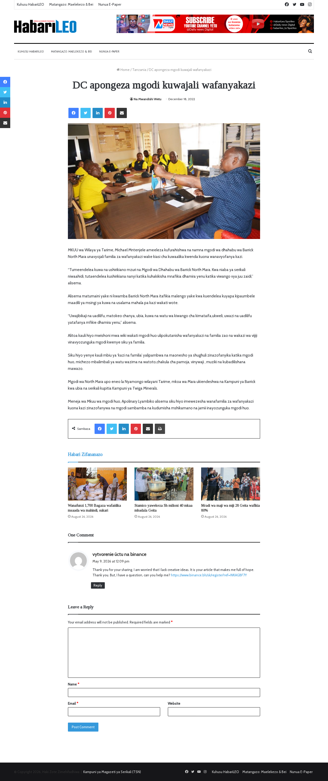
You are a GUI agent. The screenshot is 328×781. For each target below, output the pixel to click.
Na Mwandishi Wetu (147, 99)
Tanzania (139, 70)
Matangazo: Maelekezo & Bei (71, 4)
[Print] (160, 429)
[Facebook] (73, 113)
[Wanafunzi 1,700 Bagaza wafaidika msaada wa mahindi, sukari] (97, 484)
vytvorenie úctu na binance (119, 554)
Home (125, 70)
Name (73, 684)
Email (73, 703)
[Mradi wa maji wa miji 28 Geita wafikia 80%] (230, 484)
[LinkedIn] (98, 113)
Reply (98, 585)
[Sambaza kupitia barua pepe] (122, 113)
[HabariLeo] (45, 26)
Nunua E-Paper (109, 4)
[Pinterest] (110, 113)
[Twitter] (85, 113)
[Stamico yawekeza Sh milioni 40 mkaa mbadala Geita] (164, 484)
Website (174, 703)
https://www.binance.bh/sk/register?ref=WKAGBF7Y (209, 575)
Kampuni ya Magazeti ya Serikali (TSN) (112, 772)
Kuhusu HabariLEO (30, 4)
